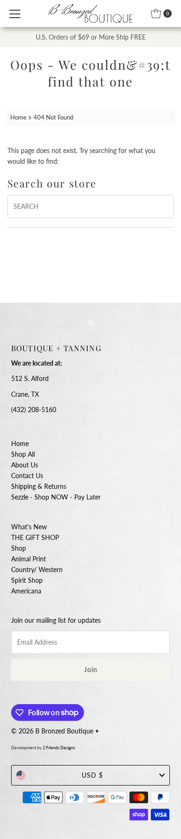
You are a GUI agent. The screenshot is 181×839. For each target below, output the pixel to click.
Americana (26, 591)
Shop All (23, 454)
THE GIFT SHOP (35, 537)
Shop (18, 548)
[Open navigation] (14, 13)
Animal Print (28, 559)
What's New (29, 527)
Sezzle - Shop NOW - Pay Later (56, 497)
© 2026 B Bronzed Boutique (52, 731)
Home (18, 117)
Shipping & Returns (38, 486)
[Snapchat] (90, 322)
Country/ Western (37, 569)
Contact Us (27, 475)
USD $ (92, 775)
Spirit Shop (27, 580)
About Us (24, 465)
